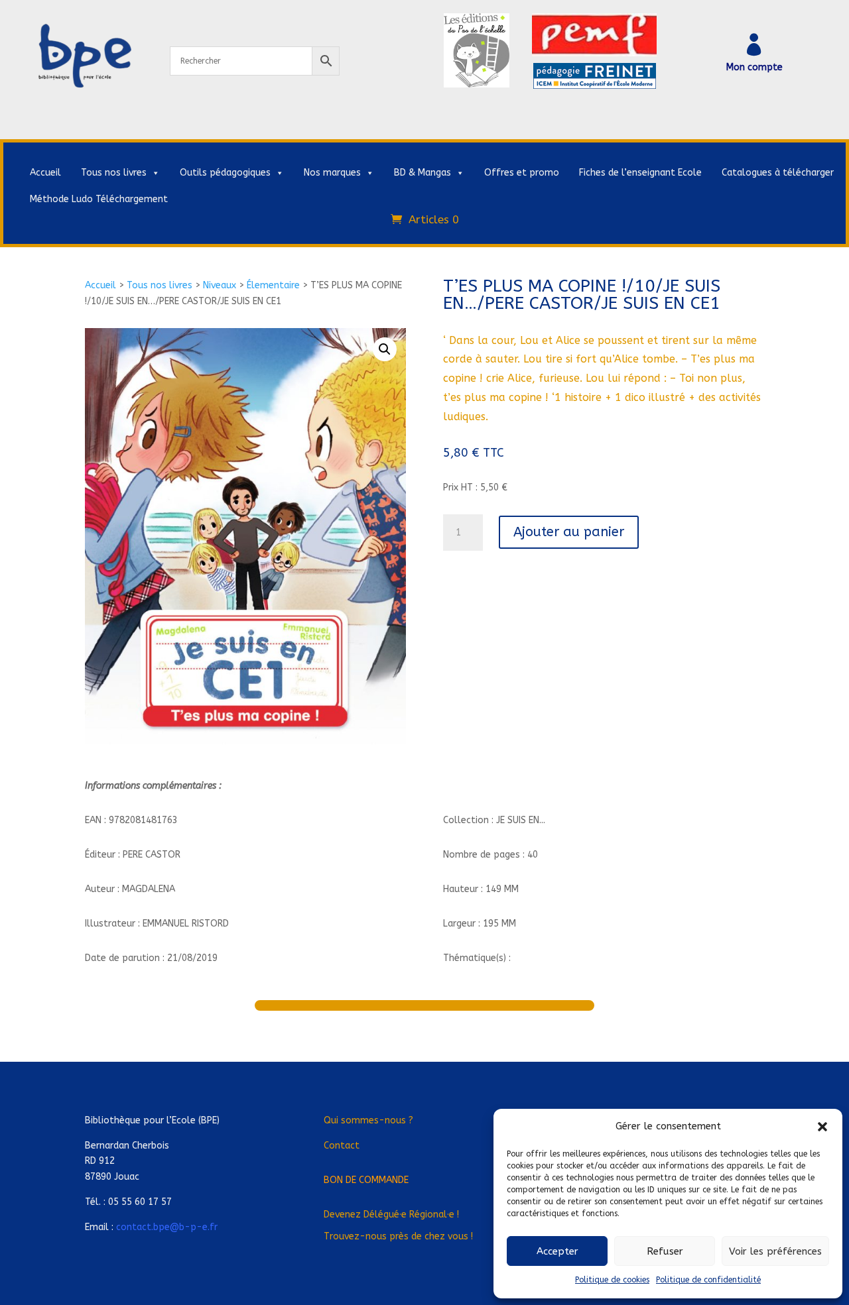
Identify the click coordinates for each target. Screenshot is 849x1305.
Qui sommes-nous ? (368, 1120)
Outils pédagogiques (225, 172)
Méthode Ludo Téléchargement (99, 199)
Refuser (665, 1251)
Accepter (557, 1251)
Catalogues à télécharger (778, 172)
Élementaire (273, 285)
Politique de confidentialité (708, 1279)
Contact (341, 1145)
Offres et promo (521, 172)
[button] (822, 1126)
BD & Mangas (422, 172)
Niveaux (219, 285)
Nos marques (332, 172)
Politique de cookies (612, 1279)
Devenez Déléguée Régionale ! (391, 1214)
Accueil (45, 172)
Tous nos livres (114, 172)
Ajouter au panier (568, 531)
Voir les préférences (775, 1251)
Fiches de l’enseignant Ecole (640, 172)
